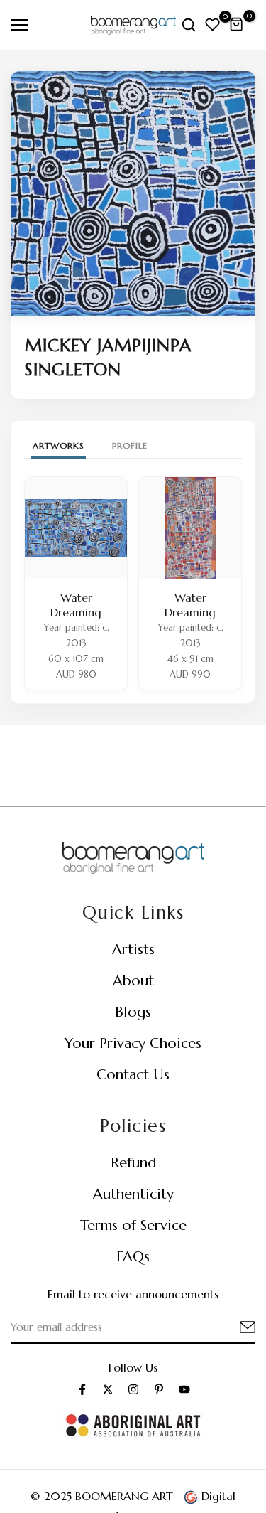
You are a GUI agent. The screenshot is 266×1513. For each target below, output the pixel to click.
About (133, 981)
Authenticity (133, 1194)
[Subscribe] (230, 1328)
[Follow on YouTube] (184, 1389)
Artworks (58, 445)
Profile (130, 445)
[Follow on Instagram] (133, 1389)
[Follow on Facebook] (82, 1389)
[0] (213, 25)
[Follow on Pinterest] (159, 1389)
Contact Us (133, 1075)
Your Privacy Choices (133, 1043)
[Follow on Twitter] (107, 1389)
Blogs (133, 1012)
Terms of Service (133, 1225)
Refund (133, 1163)
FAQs (133, 1257)
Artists (133, 949)
